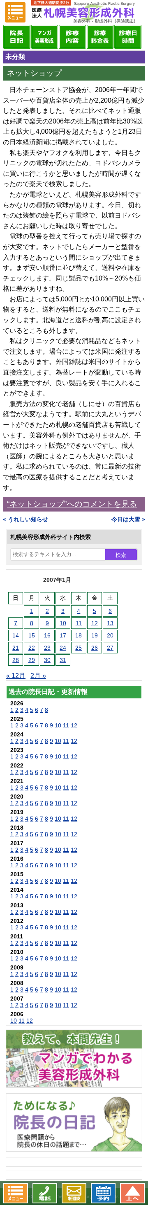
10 (63, 623)
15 (31, 635)
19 (94, 635)
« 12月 (15, 675)
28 (15, 660)
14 (15, 635)
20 (110, 635)
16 (47, 635)
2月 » (38, 675)
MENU (15, 12)
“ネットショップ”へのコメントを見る (72, 504)
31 (63, 660)
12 (94, 623)
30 (47, 660)
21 (15, 647)
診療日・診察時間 (128, 37)
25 (78, 647)
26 (94, 647)
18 (78, 635)
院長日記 (17, 37)
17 (63, 635)
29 (31, 660)
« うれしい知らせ (25, 519)
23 (47, 647)
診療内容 (72, 37)
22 (31, 647)
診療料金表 (100, 37)
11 (79, 623)
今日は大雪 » (128, 519)
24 (63, 647)
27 (110, 647)
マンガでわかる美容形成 (45, 37)
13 (110, 623)
